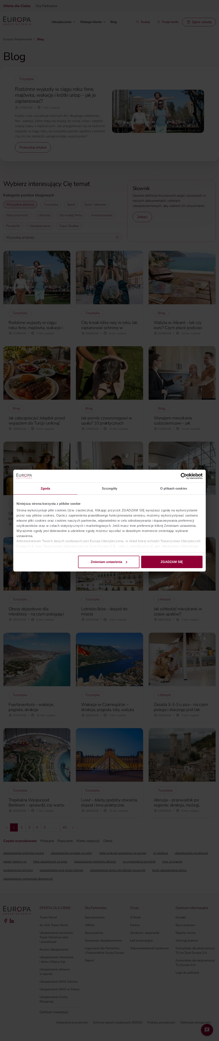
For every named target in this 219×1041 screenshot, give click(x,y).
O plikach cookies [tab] (173, 488)
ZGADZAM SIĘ (172, 562)
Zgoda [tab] (45, 488)
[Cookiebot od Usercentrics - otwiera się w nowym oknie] (184, 476)
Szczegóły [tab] (109, 488)
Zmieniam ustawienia (106, 562)
